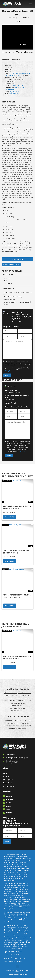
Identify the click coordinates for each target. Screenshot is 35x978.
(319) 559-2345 (14, 91)
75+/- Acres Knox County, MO (16, 550)
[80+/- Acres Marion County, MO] (17, 491)
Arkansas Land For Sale (10, 693)
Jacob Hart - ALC (19, 87)
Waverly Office (9, 89)
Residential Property (15, 75)
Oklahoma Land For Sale (17, 705)
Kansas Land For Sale (10, 698)
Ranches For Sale (24, 723)
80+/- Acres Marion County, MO (17, 506)
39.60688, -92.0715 (17, 85)
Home (5, 773)
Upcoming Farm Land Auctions (17, 728)
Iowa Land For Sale (24, 695)
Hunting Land (17, 73)
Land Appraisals (8, 779)
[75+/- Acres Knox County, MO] (17, 536)
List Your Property (9, 786)
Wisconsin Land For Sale (17, 710)
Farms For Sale (27, 720)
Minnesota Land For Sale (24, 698)
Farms (11, 73)
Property (6, 776)
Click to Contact (14, 93)
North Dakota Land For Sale (17, 703)
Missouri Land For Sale (10, 700)
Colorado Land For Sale (24, 693)
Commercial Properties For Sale (12, 720)
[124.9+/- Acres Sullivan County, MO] (17, 580)
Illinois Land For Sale (11, 695)
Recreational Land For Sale (11, 725)
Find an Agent (7, 783)
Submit (7, 375)
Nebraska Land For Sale (24, 700)
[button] (17, 966)
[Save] (32, 481)
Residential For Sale (25, 725)
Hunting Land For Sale (12, 723)
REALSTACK (24, 974)
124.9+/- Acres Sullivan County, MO (17, 595)
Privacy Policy (8, 371)
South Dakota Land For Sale (17, 708)
